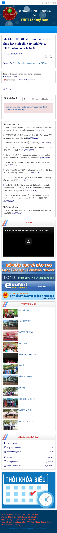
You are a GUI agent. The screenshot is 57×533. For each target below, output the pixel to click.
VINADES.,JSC (42, 529)
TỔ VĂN (21, 388)
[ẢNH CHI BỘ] (10, 313)
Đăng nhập (43, 3)
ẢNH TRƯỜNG (24, 321)
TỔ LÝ (21, 366)
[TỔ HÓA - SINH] (10, 380)
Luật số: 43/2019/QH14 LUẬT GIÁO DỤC (23, 143)
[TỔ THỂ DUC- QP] (10, 425)
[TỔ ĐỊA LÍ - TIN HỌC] (10, 358)
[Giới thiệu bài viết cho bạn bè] (42, 57)
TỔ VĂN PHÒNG (25, 332)
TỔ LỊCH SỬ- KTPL (26, 399)
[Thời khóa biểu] (28, 490)
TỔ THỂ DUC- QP (25, 421)
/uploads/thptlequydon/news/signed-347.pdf (30, 63)
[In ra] (46, 57)
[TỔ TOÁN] (10, 347)
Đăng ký (53, 3)
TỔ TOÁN (22, 343)
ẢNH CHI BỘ (23, 310)
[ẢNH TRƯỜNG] (10, 325)
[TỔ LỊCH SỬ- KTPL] (10, 403)
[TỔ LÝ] (10, 369)
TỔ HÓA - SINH (25, 377)
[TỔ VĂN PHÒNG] (10, 336)
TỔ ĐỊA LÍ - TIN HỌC (27, 354)
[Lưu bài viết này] (51, 57)
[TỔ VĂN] (10, 391)
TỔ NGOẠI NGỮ (25, 410)
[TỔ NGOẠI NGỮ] (10, 414)
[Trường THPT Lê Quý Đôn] (10, 13)
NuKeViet (22, 529)
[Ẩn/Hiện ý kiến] (24, 99)
